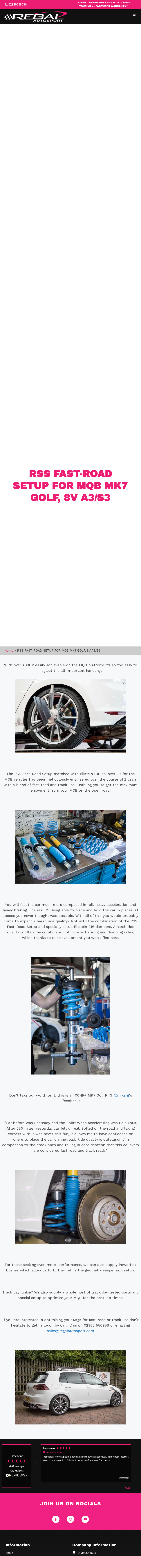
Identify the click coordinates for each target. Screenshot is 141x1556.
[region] (86, 1463)
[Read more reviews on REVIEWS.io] (17, 1476)
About (9, 1553)
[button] (134, 15)
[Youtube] (85, 1519)
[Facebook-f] (55, 1519)
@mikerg (121, 1095)
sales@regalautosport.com (70, 1331)
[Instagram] (70, 1519)
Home (9, 650)
